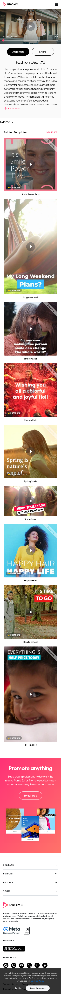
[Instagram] (27, 930)
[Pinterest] (44, 965)
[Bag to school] (30, 612)
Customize (18, 51)
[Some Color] (30, 501)
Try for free (30, 795)
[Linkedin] (37, 965)
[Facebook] (11, 930)
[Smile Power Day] (30, 164)
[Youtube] (21, 965)
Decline (18, 988)
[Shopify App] (30, 949)
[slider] (3, 40)
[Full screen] (56, 35)
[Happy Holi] (30, 390)
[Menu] (56, 4)
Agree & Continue (38, 988)
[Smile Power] (30, 329)
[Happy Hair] (30, 550)
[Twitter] (29, 965)
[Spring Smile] (30, 451)
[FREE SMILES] (30, 694)
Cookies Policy (37, 981)
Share (43, 51)
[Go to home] (11, 4)
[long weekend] (30, 246)
